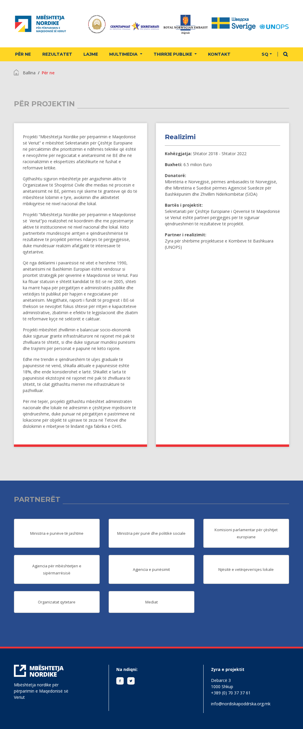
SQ (265, 54)
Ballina (29, 73)
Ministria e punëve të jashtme (56, 533)
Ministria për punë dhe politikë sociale (151, 533)
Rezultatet (57, 54)
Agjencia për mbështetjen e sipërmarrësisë (56, 569)
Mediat (151, 602)
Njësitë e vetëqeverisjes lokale (246, 569)
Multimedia (124, 54)
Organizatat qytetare (56, 602)
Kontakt (219, 54)
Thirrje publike (173, 54)
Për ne (23, 54)
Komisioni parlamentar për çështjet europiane (246, 533)
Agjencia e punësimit (151, 569)
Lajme (90, 54)
